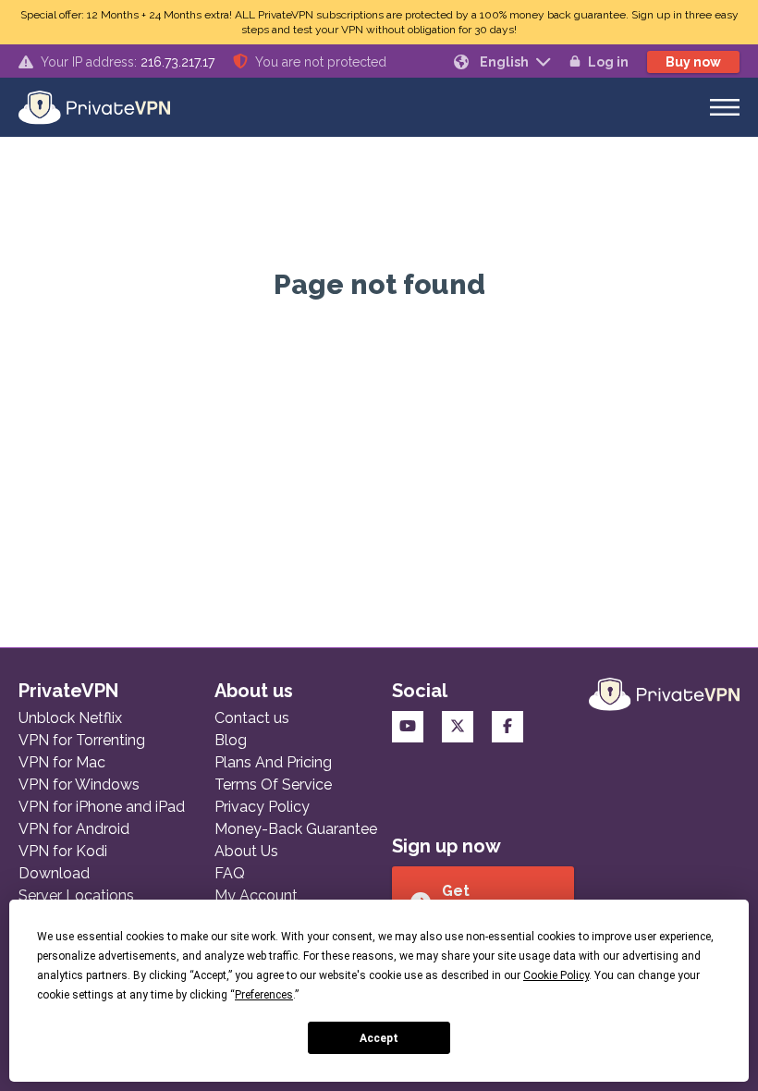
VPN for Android (73, 829)
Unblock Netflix (70, 718)
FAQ (229, 873)
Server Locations (76, 895)
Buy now (693, 62)
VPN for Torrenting (81, 740)
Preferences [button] (264, 994)
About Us (246, 851)
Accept (379, 1038)
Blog (230, 740)
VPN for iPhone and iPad (101, 806)
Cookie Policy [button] (556, 975)
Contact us (251, 718)
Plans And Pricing (273, 762)
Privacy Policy (262, 806)
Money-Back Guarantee (295, 829)
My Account (256, 895)
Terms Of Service (273, 784)
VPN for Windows (79, 784)
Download (54, 873)
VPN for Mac (61, 762)
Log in (608, 62)
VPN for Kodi (62, 851)
